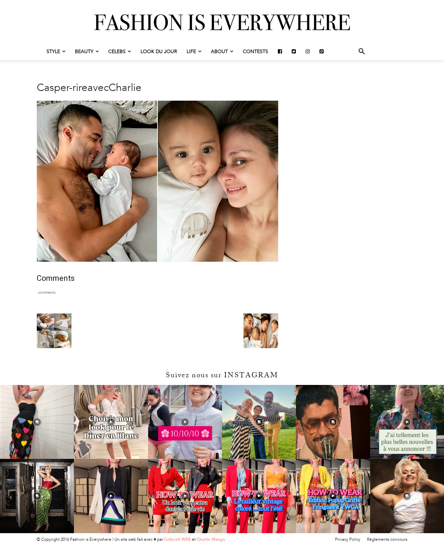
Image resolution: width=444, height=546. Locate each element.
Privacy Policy (347, 539)
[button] (361, 51)
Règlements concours (387, 539)
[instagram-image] (37, 422)
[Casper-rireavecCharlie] (157, 260)
